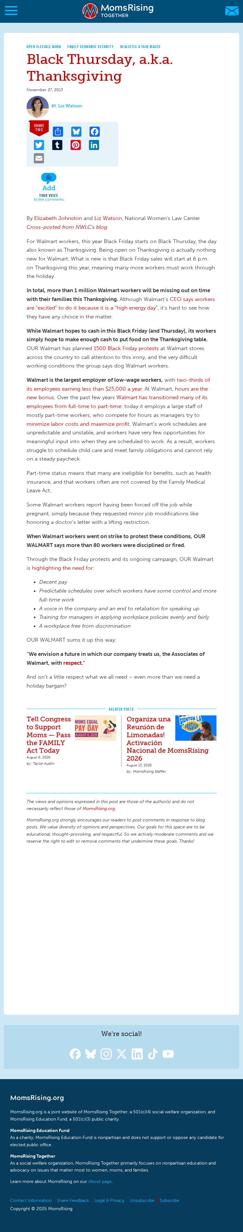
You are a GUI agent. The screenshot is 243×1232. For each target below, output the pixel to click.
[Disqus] (121, 928)
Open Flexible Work (44, 46)
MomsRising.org (118, 11)
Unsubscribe (142, 1200)
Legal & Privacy (109, 1200)
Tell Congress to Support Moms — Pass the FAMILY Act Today (49, 735)
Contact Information (31, 1200)
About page (100, 1181)
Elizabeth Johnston (58, 218)
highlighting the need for (62, 568)
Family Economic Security (90, 46)
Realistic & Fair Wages (140, 46)
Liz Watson (70, 106)
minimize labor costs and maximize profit (78, 424)
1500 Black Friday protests (126, 348)
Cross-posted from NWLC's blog (67, 227)
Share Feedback (73, 1200)
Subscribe (169, 1200)
